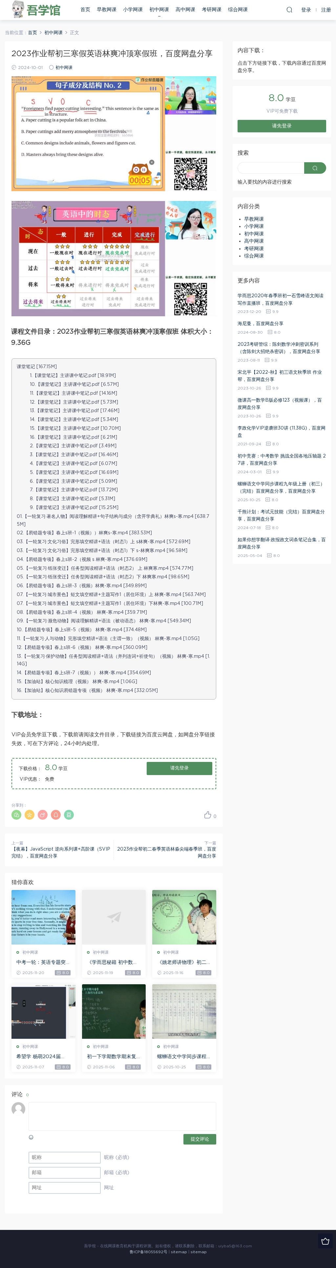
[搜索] (289, 9)
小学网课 (133, 9)
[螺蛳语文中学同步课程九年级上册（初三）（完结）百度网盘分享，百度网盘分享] (184, 1011)
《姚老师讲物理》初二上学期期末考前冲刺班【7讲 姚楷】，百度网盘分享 (184, 963)
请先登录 (179, 768)
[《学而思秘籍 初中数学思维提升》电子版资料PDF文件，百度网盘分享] (114, 917)
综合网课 (238, 9)
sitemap (179, 1252)
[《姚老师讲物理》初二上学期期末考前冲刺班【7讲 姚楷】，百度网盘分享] (184, 917)
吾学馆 (38, 10)
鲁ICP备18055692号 (148, 1252)
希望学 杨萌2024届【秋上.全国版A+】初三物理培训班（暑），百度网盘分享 (42, 1057)
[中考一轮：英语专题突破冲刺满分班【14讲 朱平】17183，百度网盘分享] (43, 917)
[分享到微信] (16, 815)
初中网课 (159, 9)
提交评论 (200, 1139)
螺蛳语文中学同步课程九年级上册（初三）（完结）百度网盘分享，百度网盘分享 (181, 1057)
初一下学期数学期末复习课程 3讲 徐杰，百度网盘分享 (112, 1057)
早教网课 (106, 9)
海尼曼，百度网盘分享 (261, 324)
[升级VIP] (325, 1241)
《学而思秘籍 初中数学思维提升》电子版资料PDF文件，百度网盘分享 (113, 963)
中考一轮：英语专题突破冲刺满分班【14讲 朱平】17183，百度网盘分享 (42, 963)
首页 (85, 9)
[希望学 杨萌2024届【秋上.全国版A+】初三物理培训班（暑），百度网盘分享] (43, 1011)
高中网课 (185, 9)
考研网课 (211, 9)
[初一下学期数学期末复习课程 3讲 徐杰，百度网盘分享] (114, 1011)
